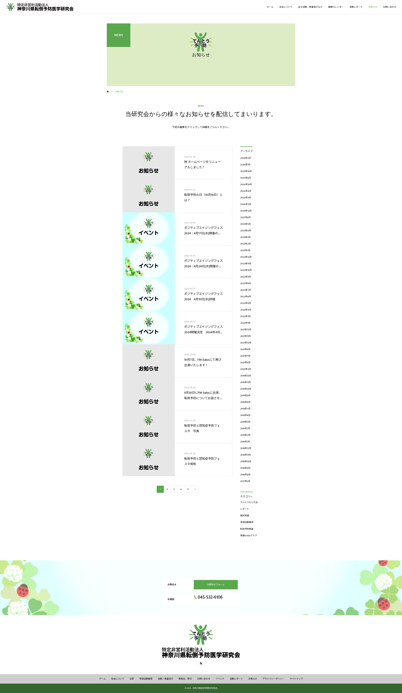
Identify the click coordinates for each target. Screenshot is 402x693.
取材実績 (244, 515)
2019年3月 (245, 428)
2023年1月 (245, 250)
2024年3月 (245, 197)
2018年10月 (245, 461)
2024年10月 (246, 184)
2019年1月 (245, 441)
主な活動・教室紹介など (310, 7)
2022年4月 (245, 309)
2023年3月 (245, 237)
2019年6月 (245, 415)
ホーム (270, 7)
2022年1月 (245, 323)
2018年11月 (245, 455)
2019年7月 (245, 408)
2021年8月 (245, 349)
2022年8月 (245, 283)
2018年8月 (245, 474)
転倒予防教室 (246, 529)
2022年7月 (245, 290)
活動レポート (356, 7)
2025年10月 (246, 171)
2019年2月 (245, 435)
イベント (220, 678)
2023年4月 (245, 230)
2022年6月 (245, 296)
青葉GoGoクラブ (248, 535)
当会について (285, 7)
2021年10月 (245, 342)
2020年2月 (245, 369)
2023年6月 (245, 217)
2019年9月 (245, 395)
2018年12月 (245, 448)
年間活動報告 (246, 522)
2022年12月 (246, 257)
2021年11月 (245, 336)
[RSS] (201, 663)
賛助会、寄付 (185, 678)
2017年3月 (245, 481)
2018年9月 (245, 468)
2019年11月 (245, 382)
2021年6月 (245, 362)
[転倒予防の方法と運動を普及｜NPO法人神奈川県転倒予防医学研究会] (43, 7)
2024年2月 (245, 204)
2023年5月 (245, 224)
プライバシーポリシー (273, 678)
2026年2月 (245, 158)
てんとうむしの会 (249, 502)
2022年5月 (245, 303)
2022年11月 (245, 263)
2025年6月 (245, 177)
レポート (244, 509)
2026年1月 (245, 164)
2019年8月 (245, 402)
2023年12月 (246, 210)
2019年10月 (245, 389)
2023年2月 (245, 243)
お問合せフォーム (216, 584)
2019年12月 (245, 375)
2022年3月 (245, 316)
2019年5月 (245, 422)
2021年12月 (245, 329)
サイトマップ (296, 678)
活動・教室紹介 (165, 678)
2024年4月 (245, 191)
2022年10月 (246, 270)
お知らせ (372, 7)
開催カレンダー (336, 7)
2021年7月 (245, 356)
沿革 (132, 678)
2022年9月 (245, 276)
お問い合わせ (389, 7)
